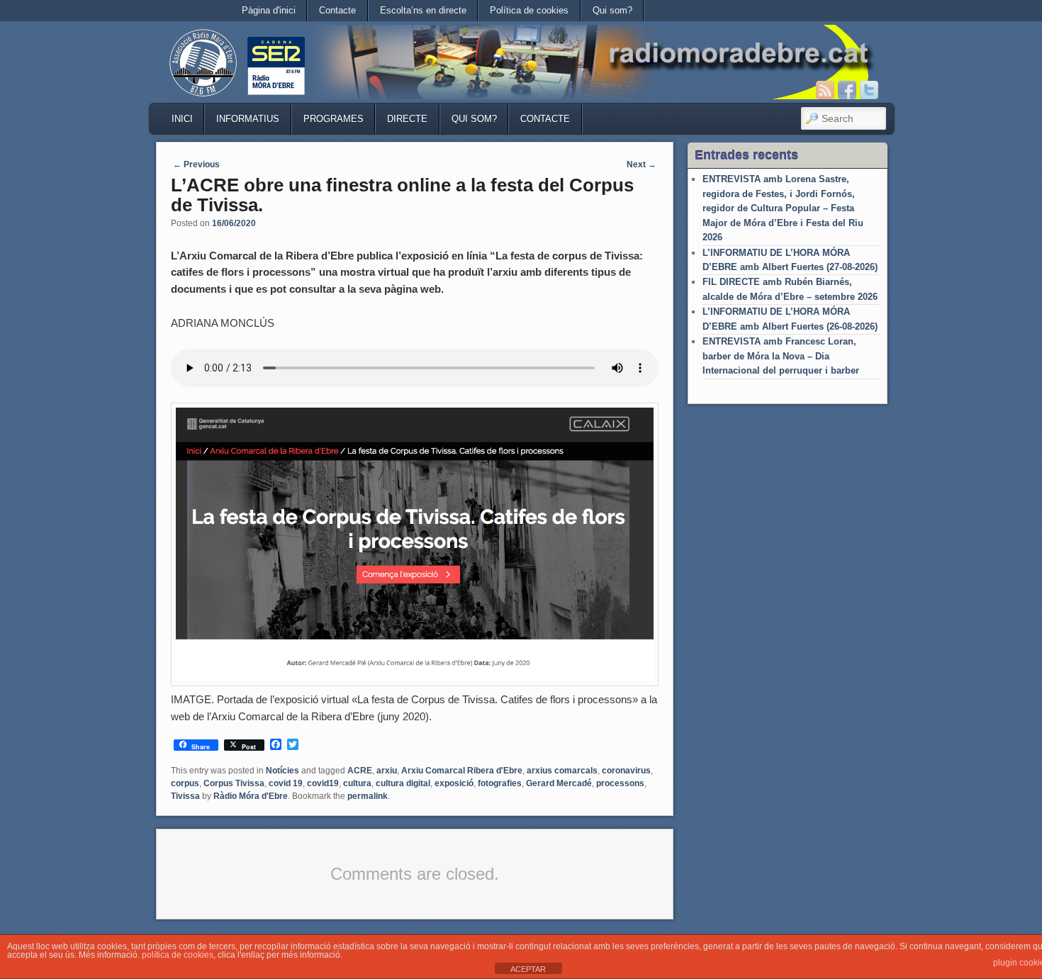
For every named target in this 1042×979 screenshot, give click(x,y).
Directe (407, 118)
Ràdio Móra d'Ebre (250, 796)
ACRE (359, 771)
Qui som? (612, 10)
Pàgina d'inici (269, 10)
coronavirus (626, 771)
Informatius (247, 118)
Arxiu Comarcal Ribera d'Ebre (461, 771)
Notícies (282, 771)
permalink (367, 796)
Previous (196, 164)
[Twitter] (869, 90)
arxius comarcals (562, 771)
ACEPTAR (528, 969)
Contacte (337, 10)
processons (620, 783)
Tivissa (185, 796)
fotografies (500, 783)
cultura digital (403, 783)
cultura (357, 783)
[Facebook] (847, 90)
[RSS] (825, 90)
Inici (182, 118)
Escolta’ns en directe (423, 10)
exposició (454, 783)
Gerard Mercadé (559, 783)
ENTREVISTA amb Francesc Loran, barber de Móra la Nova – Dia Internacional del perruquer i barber (780, 356)
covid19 (323, 783)
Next (641, 164)
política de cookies (177, 955)
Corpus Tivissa (233, 783)
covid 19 (286, 783)
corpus (185, 783)
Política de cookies (529, 10)
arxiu (386, 771)
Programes (333, 118)
